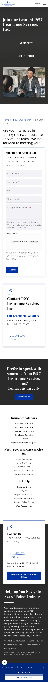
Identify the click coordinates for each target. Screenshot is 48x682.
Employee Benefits (24, 435)
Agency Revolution (14, 645)
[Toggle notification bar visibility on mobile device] (4, 662)
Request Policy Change (24, 502)
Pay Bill (24, 490)
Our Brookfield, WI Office (23, 316)
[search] (31, 3)
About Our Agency (22, 119)
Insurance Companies (24, 470)
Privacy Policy (10, 648)
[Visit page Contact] (23, 55)
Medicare (24, 438)
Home (6, 119)
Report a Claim (24, 487)
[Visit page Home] (8, 3)
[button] (40, 3)
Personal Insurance (24, 423)
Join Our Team (24, 466)
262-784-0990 (17, 335)
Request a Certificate (24, 498)
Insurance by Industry (24, 431)
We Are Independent (24, 474)
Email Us (15, 339)
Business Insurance (24, 427)
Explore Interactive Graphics (24, 442)
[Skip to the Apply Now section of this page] (23, 42)
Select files (34, 242)
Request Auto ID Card (24, 494)
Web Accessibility (24, 506)
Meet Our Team (24, 463)
